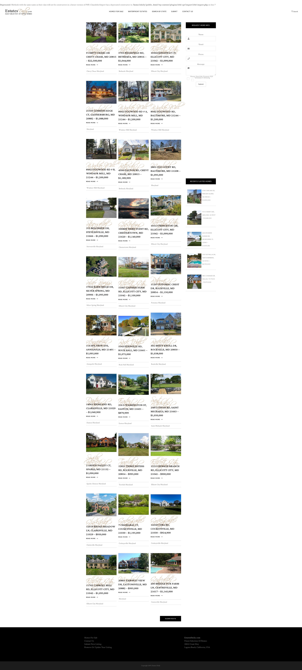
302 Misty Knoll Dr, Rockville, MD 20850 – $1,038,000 (165, 349)
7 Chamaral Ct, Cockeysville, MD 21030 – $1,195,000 (130, 529)
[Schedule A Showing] (200, 79)
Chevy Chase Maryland (99, 49)
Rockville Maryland (160, 341)
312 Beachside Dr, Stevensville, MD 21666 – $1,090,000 (97, 232)
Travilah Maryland (128, 462)
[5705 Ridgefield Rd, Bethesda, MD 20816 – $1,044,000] (133, 32)
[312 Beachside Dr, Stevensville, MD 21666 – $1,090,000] (101, 207)
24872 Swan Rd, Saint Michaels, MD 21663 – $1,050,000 (165, 411)
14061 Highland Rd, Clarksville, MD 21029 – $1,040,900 (100, 408)
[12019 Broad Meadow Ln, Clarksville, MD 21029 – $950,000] (101, 504)
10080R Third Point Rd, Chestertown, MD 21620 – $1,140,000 (133, 232)
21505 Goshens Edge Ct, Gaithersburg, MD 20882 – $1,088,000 (100, 114)
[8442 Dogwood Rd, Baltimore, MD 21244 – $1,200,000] (166, 91)
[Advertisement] (201, 135)
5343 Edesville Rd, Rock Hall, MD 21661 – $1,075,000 (132, 350)
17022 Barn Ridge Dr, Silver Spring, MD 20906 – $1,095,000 (100, 290)
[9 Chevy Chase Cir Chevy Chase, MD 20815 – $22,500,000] (101, 32)
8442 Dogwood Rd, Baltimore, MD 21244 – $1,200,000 (165, 115)
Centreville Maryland (160, 579)
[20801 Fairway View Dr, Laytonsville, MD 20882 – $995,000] (133, 563)
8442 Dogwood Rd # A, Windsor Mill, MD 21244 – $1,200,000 (133, 115)
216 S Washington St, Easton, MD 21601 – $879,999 (132, 409)
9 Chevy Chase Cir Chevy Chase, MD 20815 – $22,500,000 (101, 56)
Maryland (90, 129)
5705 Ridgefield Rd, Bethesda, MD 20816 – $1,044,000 (132, 56)
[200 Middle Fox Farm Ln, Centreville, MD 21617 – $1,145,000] (166, 563)
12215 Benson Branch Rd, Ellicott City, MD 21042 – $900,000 (165, 470)
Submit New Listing (92, 644)
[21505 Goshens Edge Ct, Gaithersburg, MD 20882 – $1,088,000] (101, 92)
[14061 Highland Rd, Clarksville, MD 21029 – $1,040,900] (101, 383)
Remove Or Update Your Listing (98, 647)
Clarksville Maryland (97, 522)
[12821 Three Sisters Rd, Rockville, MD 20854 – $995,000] (133, 444)
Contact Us (89, 641)
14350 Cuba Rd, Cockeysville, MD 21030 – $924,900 (162, 528)
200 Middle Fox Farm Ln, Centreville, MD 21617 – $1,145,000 (165, 587)
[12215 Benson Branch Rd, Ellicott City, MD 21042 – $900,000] (166, 445)
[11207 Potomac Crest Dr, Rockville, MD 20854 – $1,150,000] (166, 263)
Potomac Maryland (160, 280)
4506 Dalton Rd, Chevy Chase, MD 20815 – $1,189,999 (133, 174)
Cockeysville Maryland (162, 521)
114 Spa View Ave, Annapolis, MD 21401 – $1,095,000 (101, 349)
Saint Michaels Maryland (160, 401)
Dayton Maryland (95, 400)
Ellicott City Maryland (164, 49)
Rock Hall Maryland (130, 342)
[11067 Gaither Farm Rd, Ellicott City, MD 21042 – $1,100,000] (133, 267)
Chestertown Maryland (129, 225)
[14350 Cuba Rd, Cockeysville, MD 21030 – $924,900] (166, 504)
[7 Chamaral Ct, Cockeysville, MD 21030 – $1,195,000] (133, 504)
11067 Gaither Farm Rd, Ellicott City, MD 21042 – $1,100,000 (132, 291)
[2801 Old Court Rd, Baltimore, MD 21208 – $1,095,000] (166, 149)
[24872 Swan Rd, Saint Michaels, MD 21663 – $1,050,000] (166, 383)
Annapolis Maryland (96, 341)
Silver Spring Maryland (99, 283)
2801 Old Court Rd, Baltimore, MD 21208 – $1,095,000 (165, 171)
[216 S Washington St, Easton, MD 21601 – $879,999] (133, 384)
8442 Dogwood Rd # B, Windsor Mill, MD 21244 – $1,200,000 (100, 173)
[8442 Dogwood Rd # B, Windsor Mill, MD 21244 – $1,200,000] (101, 149)
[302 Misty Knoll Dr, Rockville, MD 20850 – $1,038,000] (166, 323)
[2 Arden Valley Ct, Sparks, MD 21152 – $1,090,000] (101, 442)
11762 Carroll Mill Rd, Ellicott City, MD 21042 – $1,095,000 (100, 589)
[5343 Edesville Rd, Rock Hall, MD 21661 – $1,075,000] (133, 325)
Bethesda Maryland (128, 49)
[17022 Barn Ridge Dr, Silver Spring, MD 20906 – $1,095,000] (101, 266)
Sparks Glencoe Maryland (95, 459)
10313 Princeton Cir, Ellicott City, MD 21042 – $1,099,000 (164, 229)
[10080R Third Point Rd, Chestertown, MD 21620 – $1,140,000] (133, 208)
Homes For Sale (90, 637)
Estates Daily (156, 666)
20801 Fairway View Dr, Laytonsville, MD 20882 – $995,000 (132, 584)
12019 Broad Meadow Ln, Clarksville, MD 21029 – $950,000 (100, 530)
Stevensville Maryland (96, 224)
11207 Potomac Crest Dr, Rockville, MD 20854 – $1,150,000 (165, 288)
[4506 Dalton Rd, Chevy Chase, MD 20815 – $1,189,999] (133, 149)
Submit (200, 84)
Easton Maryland (128, 401)
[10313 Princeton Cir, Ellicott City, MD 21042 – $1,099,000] (166, 205)
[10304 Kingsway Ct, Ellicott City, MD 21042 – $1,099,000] (166, 32)
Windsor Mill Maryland (133, 107)
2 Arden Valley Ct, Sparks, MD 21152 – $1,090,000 (98, 469)
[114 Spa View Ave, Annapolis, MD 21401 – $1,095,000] (101, 325)
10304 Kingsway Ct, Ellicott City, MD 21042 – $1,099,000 (163, 56)
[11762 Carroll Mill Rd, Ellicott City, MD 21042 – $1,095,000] (101, 564)
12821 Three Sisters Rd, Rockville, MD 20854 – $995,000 (131, 470)
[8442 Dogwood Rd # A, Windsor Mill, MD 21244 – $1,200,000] (133, 91)
